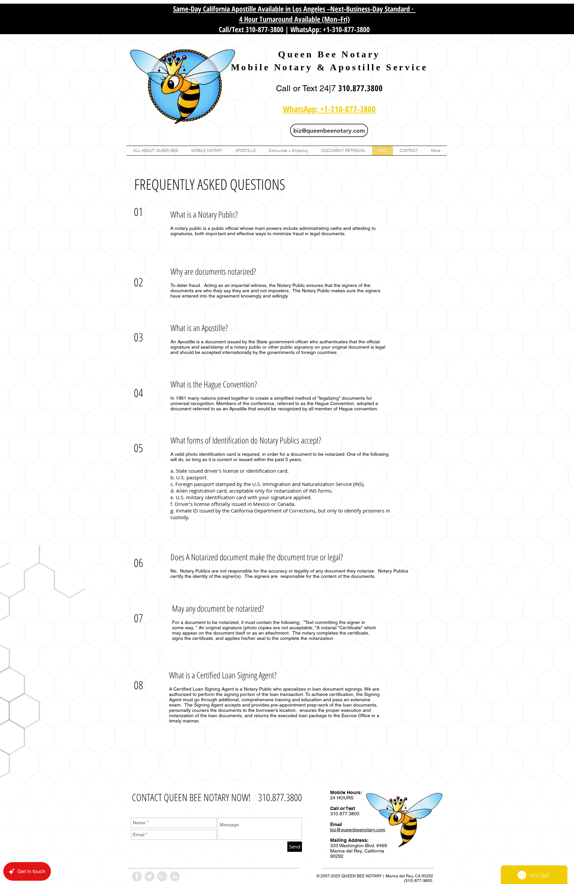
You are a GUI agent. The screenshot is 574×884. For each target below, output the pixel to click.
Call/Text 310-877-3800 (251, 29)
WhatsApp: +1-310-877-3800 (330, 29)
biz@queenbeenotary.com (357, 829)
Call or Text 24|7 (307, 88)
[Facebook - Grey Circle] (137, 876)
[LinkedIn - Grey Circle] (175, 876)
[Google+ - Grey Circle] (162, 876)
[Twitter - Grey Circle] (149, 876)
